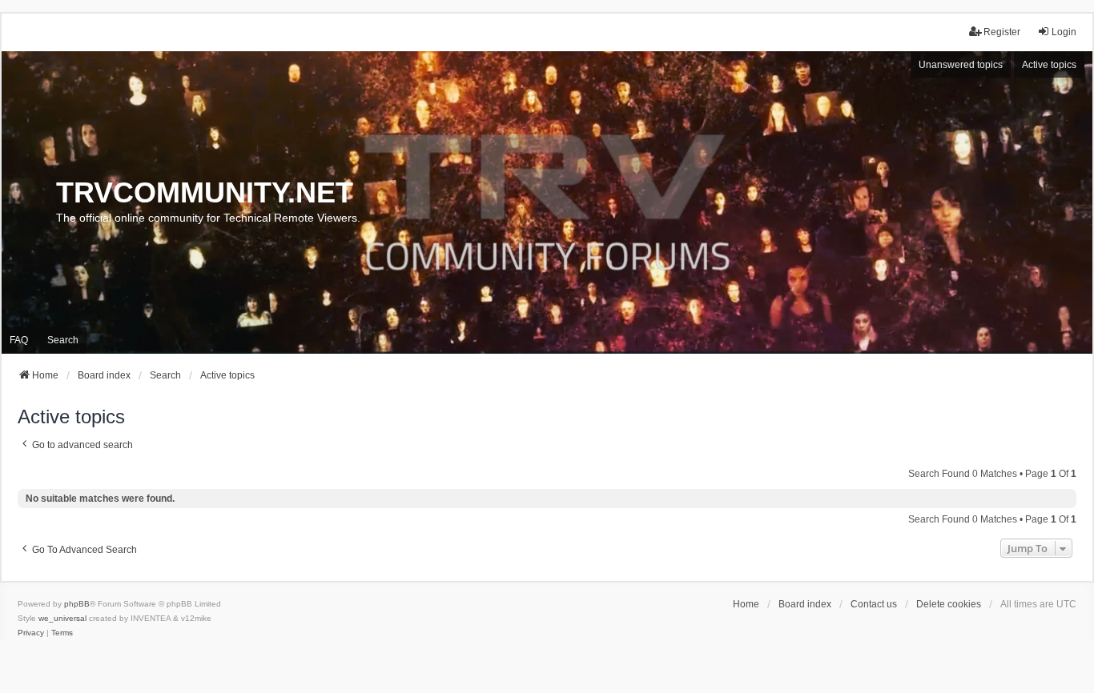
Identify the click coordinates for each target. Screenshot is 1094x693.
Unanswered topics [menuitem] (961, 64)
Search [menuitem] (62, 340)
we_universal (62, 618)
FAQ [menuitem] (19, 340)
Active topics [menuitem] (1049, 64)
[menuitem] (31, 633)
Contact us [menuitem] (874, 604)
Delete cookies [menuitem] (948, 604)
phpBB (77, 603)
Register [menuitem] (1001, 32)
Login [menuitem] (1064, 32)
